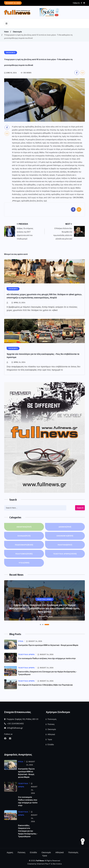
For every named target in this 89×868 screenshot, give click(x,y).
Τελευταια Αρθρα (65, 554)
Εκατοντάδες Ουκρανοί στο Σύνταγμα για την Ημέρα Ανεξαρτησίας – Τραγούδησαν (27, 831)
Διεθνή (65, 527)
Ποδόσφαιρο (24, 545)
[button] (40, 624)
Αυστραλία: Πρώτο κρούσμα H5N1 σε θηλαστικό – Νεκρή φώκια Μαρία (48, 645)
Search (80, 507)
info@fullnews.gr (14, 728)
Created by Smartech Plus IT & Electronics (44, 864)
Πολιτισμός (24, 554)
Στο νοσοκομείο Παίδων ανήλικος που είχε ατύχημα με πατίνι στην (47, 658)
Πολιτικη (65, 545)
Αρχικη (10, 852)
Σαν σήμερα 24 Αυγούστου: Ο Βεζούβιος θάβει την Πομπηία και (45, 685)
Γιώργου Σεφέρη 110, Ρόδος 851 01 (22, 719)
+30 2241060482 (15, 723)
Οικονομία (17, 32)
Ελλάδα (24, 536)
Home (6, 32)
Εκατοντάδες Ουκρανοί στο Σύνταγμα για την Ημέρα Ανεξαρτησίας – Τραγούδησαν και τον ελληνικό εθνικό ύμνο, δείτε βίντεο (44, 608)
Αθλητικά (24, 527)
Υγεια (24, 563)
